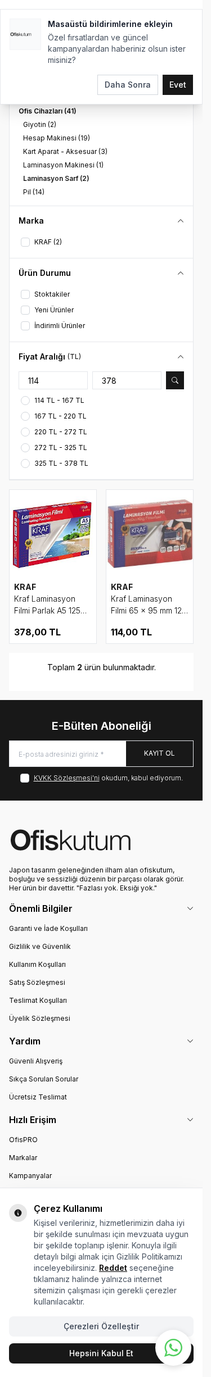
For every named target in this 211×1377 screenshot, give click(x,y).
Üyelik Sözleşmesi (39, 1018)
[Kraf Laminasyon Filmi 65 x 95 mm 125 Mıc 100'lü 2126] (149, 533)
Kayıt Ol (159, 753)
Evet (177, 84)
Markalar (23, 1157)
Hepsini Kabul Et (101, 1353)
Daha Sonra (128, 84)
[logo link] (101, 840)
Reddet (113, 1268)
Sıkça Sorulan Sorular (43, 1079)
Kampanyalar (30, 1175)
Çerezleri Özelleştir (101, 1326)
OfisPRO (23, 1139)
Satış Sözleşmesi (37, 982)
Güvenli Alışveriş (35, 1061)
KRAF (25, 587)
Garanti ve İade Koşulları (48, 928)
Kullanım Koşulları (37, 964)
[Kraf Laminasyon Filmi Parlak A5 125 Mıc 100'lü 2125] (53, 533)
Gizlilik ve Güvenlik (40, 946)
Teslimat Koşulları (38, 1000)
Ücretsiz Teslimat (38, 1097)
